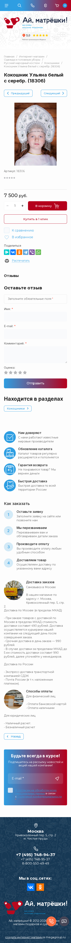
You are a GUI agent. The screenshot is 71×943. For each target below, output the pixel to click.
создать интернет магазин (24, 937)
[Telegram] (25, 252)
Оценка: (9, 367)
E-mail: (10, 326)
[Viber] (32, 252)
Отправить (35, 383)
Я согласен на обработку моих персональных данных (36, 792)
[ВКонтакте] (13, 252)
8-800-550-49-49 (35, 863)
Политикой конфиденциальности (39, 796)
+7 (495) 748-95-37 (35, 859)
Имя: (8, 309)
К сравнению (23, 230)
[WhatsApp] (38, 252)
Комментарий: (15, 343)
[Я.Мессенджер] (6, 252)
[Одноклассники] (19, 252)
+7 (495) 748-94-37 (35, 854)
